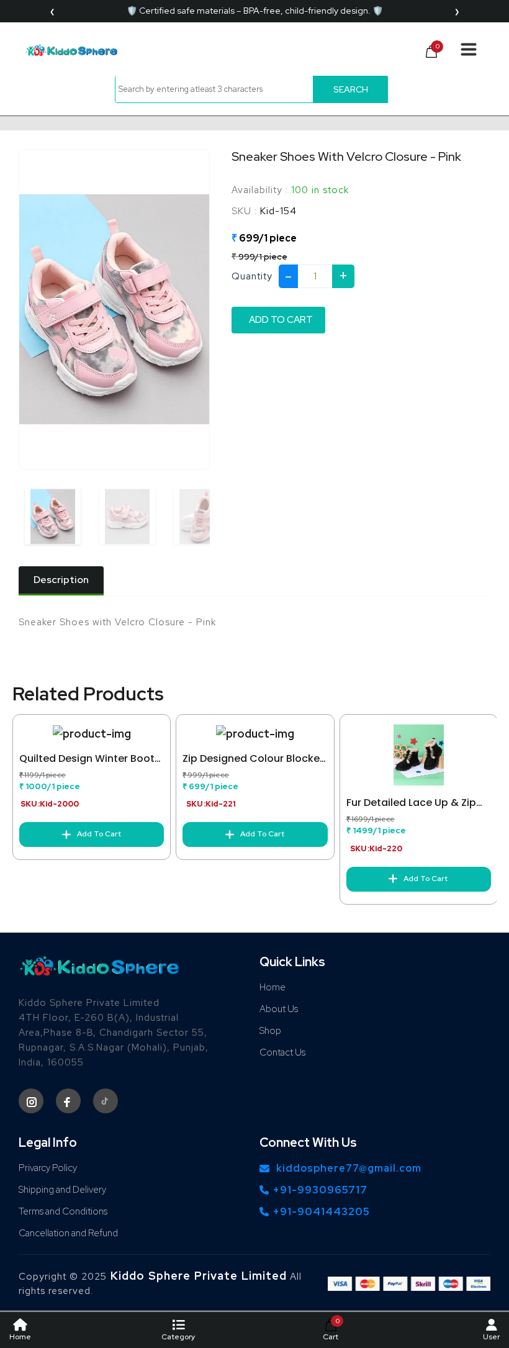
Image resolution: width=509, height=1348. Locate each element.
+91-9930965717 (320, 1189)
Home (272, 987)
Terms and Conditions (63, 1211)
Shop (270, 1031)
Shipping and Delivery (62, 1189)
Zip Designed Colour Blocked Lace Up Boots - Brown (254, 758)
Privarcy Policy (48, 1168)
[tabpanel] (254, 622)
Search (350, 89)
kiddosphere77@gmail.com (348, 1168)
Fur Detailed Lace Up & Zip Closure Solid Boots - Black (414, 802)
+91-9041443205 (321, 1211)
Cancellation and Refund (68, 1233)
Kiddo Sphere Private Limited (197, 1276)
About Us (278, 1009)
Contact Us (282, 1052)
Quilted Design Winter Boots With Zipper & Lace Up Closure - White (89, 758)
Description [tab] (61, 579)
